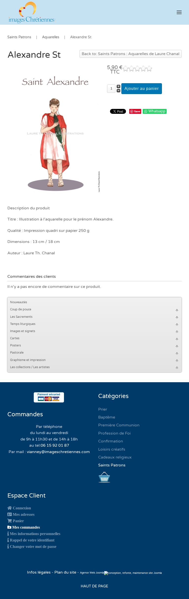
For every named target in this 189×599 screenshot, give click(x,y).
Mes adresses (23, 514)
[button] (179, 12)
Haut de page (94, 586)
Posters (15, 345)
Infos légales (39, 572)
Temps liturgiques (22, 324)
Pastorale (17, 352)
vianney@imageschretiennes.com (58, 451)
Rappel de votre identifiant (32, 540)
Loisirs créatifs (111, 449)
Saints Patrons (112, 465)
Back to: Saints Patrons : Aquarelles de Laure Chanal (130, 53)
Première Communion (119, 425)
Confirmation (110, 441)
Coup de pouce (20, 309)
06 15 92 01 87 (55, 445)
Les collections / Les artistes (30, 367)
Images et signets (22, 331)
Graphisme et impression (28, 360)
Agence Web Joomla (92, 572)
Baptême (106, 417)
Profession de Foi (114, 433)
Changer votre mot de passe (33, 546)
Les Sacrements (21, 317)
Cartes (14, 338)
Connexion (22, 508)
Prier (102, 409)
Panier (18, 521)
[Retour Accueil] (32, 12)
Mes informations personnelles (35, 534)
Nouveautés (18, 302)
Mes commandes (26, 527)
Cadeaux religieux (115, 457)
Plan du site (65, 572)
